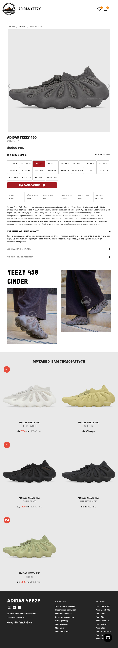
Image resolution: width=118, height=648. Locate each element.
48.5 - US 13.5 (52, 177)
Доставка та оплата (63, 613)
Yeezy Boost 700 (103, 620)
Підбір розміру (61, 620)
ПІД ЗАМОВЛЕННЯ (30, 185)
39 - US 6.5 (77, 164)
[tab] (59, 231)
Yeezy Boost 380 (103, 610)
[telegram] (14, 607)
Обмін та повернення (64, 617)
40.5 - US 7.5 (103, 164)
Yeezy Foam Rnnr (103, 631)
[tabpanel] (59, 80)
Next (108, 85)
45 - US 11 (90, 171)
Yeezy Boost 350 (103, 606)
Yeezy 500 (100, 617)
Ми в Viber (59, 628)
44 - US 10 (65, 171)
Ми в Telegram (61, 624)
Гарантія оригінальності (65, 610)
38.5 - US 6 (65, 164)
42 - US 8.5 (26, 171)
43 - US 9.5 (52, 171)
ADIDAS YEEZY (29, 8)
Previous (8, 85)
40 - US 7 (90, 164)
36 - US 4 (13, 164)
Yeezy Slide (100, 628)
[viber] (9, 607)
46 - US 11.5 (103, 171)
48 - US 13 (39, 177)
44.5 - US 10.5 (77, 171)
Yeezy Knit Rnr (102, 635)
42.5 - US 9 (39, 171)
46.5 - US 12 (13, 177)
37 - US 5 (39, 164)
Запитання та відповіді (65, 606)
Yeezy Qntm (101, 638)
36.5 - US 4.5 (26, 164)
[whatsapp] (19, 607)
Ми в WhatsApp (62, 631)
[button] (59, 231)
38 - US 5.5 (52, 164)
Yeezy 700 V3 (101, 624)
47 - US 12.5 (26, 177)
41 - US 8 (13, 171)
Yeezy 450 (100, 613)
